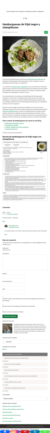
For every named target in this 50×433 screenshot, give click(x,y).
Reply (3, 221)
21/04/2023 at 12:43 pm (12, 214)
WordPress (38, 426)
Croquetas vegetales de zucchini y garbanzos (17, 127)
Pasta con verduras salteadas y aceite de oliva (13, 409)
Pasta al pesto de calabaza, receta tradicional (14, 388)
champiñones (24, 86)
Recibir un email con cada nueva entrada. (12, 312)
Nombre (4, 273)
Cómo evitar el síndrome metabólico (12, 364)
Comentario (5, 253)
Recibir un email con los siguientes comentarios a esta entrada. (18, 306)
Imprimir (41, 152)
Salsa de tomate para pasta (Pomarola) (11, 415)
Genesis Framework (31, 426)
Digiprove (36, 429)
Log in (42, 426)
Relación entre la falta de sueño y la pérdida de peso (16, 358)
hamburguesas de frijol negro (35, 79)
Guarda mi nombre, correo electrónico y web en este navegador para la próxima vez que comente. (23, 299)
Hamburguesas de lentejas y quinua (14, 123)
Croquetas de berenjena (11, 129)
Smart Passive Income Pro (20, 426)
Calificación (5, 248)
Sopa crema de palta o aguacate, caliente (11, 421)
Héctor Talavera (12, 225)
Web (3, 289)
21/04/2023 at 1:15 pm (14, 227)
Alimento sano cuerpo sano (25, 6)
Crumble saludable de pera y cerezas (12, 382)
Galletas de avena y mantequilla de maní (11, 406)
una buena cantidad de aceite (10, 111)
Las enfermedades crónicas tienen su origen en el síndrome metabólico (20, 376)
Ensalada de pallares (7, 412)
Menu (26, 18)
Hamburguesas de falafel (11, 125)
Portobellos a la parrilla (7, 418)
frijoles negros (16, 86)
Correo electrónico (7, 281)
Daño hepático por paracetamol (11, 370)
